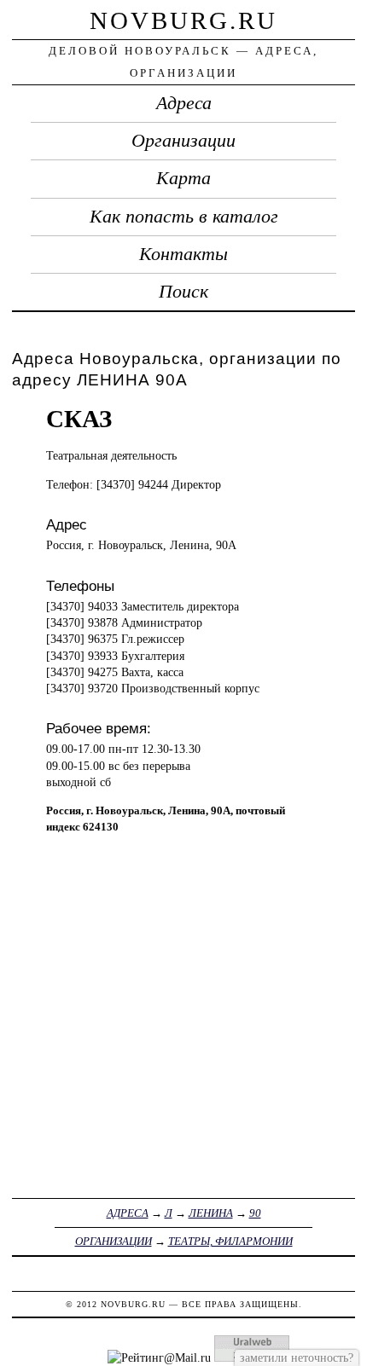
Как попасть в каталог (184, 216)
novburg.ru (183, 20)
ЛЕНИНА (211, 1213)
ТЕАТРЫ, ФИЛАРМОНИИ (230, 1241)
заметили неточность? (296, 1357)
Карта (183, 178)
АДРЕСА (128, 1213)
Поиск (183, 291)
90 (255, 1213)
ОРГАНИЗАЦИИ (113, 1241)
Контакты (183, 254)
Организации (183, 140)
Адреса (184, 103)
